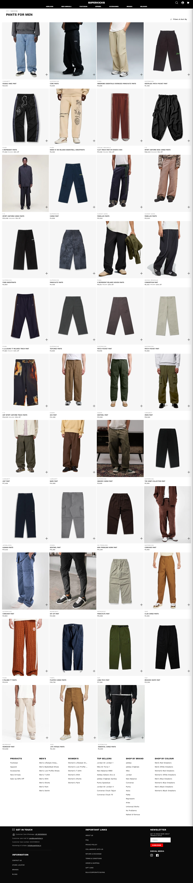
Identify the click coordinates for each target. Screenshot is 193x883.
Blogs (14, 874)
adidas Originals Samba (107, 779)
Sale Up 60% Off (17, 779)
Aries (128, 803)
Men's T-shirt (44, 775)
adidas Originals (132, 767)
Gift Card (89, 868)
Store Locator (18, 865)
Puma (128, 787)
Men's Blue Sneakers (163, 779)
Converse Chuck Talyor (106, 791)
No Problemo (131, 810)
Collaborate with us (94, 849)
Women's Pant (74, 783)
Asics (128, 791)
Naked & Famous (133, 814)
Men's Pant (43, 787)
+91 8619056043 (41, 834)
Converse (130, 783)
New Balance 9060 (104, 771)
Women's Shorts (74, 779)
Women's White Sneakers (165, 775)
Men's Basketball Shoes (49, 767)
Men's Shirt (43, 779)
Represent (130, 799)
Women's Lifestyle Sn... (77, 763)
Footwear (14, 763)
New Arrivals (15, 775)
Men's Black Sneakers (164, 787)
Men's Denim (44, 791)
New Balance (131, 779)
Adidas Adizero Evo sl (106, 775)
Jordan (129, 775)
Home (7, 10)
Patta (128, 795)
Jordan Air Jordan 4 (105, 787)
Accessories (15, 771)
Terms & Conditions (94, 858)
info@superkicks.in (34, 845)
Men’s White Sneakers (164, 767)
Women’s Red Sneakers (164, 771)
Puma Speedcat (103, 783)
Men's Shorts (44, 783)
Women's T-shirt (74, 771)
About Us (89, 835)
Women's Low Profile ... (77, 767)
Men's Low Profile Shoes (49, 771)
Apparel (13, 767)
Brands (15, 870)
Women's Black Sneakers (165, 791)
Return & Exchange (93, 854)
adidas (128, 763)
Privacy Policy (91, 845)
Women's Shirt (74, 775)
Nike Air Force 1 (103, 767)
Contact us (17, 860)
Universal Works (132, 807)
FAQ (87, 840)
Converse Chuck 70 (105, 795)
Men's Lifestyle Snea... (48, 763)
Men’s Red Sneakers (163, 763)
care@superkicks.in (36, 838)
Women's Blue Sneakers (165, 783)
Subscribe (156, 845)
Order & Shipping (92, 863)
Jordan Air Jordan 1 (105, 763)
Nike (128, 771)
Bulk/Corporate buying (95, 872)
